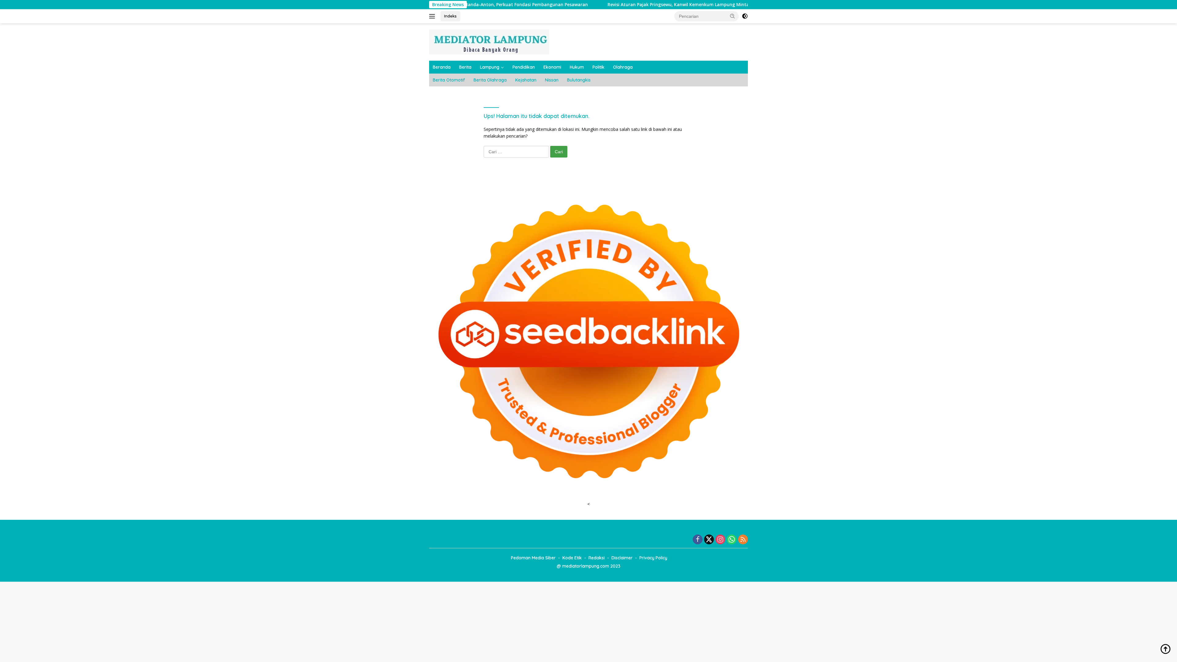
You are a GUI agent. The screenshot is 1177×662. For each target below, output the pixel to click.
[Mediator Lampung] (489, 41)
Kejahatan (525, 80)
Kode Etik (572, 558)
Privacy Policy (653, 558)
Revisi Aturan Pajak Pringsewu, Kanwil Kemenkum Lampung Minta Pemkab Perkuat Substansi (663, 4)
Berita (465, 67)
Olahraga (623, 67)
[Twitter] (709, 540)
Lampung (489, 67)
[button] (732, 16)
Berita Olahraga (490, 80)
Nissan (551, 80)
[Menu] (433, 16)
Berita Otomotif (449, 80)
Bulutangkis (579, 80)
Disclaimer (622, 558)
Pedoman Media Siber (533, 558)
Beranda (442, 67)
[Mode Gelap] (745, 16)
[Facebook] (698, 540)
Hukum (577, 67)
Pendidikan (523, 67)
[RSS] (743, 540)
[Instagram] (720, 540)
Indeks (450, 15)
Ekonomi (552, 67)
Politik (598, 67)
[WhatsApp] (732, 540)
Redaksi (596, 558)
